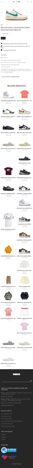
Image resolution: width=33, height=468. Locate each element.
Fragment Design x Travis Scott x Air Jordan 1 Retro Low (8, 116)
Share (2, 38)
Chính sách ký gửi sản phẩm (8, 426)
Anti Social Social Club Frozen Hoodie (8, 302)
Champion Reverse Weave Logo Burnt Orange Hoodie (8, 256)
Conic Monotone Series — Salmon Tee (8, 318)
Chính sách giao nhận (6, 418)
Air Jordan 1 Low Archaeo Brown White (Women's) (24, 240)
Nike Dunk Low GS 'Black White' (24, 132)
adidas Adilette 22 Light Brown (8, 347)
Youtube (3, 439)
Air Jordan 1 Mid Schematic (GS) (24, 208)
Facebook (3, 434)
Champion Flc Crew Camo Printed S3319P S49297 (24, 302)
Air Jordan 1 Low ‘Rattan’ (24, 224)
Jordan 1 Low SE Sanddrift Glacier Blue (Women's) (24, 116)
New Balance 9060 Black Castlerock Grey (24, 177)
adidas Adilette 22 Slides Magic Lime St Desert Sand (24, 148)
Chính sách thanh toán (7, 423)
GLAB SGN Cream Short (24, 286)
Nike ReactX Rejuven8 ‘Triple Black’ (8, 193)
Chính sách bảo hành (6, 413)
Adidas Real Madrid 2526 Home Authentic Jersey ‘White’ (8, 229)
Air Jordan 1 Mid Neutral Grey (8, 100)
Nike (2, 25)
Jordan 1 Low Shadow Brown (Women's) (24, 256)
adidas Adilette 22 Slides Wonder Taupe (8, 148)
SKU (2, 57)
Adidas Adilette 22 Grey (25, 163)
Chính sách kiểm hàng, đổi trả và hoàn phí (12, 421)
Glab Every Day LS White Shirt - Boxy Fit (24, 270)
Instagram (3, 437)
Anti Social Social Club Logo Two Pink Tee (24, 333)
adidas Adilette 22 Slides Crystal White (8, 363)
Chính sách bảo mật (6, 416)
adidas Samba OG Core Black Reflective (8, 132)
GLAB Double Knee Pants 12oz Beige (8, 286)
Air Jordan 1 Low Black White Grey (24, 193)
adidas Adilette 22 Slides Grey (24, 347)
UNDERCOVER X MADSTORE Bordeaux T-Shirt (8, 177)
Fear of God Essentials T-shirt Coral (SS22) (24, 100)
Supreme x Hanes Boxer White (24, 318)
